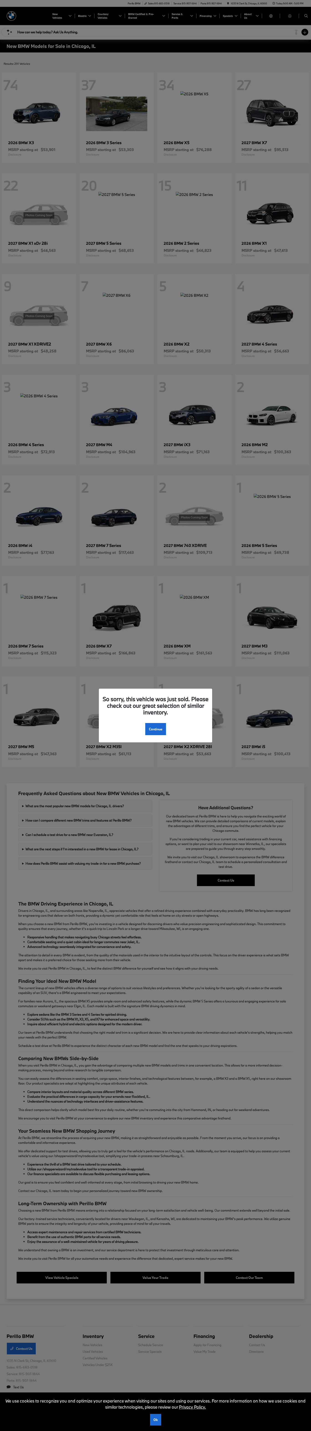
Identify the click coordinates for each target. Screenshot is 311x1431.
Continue (155, 729)
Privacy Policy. (192, 1407)
